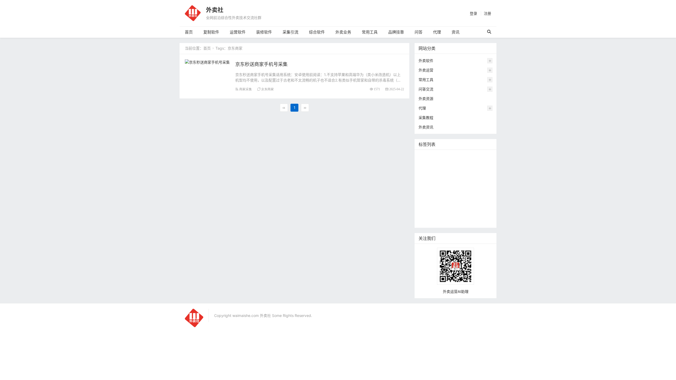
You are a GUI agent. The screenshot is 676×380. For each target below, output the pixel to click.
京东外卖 (455, 157)
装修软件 (264, 32)
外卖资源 (426, 98)
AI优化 (428, 220)
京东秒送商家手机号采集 (261, 64)
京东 (426, 212)
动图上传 (454, 181)
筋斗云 (469, 165)
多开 (451, 204)
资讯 (455, 32)
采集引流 (290, 32)
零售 (465, 196)
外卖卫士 (472, 204)
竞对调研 (430, 181)
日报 (426, 189)
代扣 (483, 189)
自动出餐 (480, 181)
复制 (426, 173)
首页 (189, 32)
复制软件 (211, 32)
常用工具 (370, 32)
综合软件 (317, 32)
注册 (487, 13)
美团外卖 (430, 204)
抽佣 (447, 196)
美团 (465, 189)
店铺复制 (430, 157)
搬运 (444, 173)
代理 (437, 32)
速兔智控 (430, 165)
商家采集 (245, 89)
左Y (450, 165)
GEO (469, 212)
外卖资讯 (426, 127)
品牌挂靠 (396, 32)
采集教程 (426, 117)
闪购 (461, 173)
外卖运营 (426, 70)
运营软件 (238, 32)
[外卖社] (193, 13)
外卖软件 (426, 60)
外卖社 (214, 9)
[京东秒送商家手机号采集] (207, 61)
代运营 (428, 196)
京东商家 (267, 89)
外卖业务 (343, 32)
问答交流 (426, 89)
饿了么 (445, 189)
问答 (418, 32)
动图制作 (447, 212)
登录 (473, 13)
